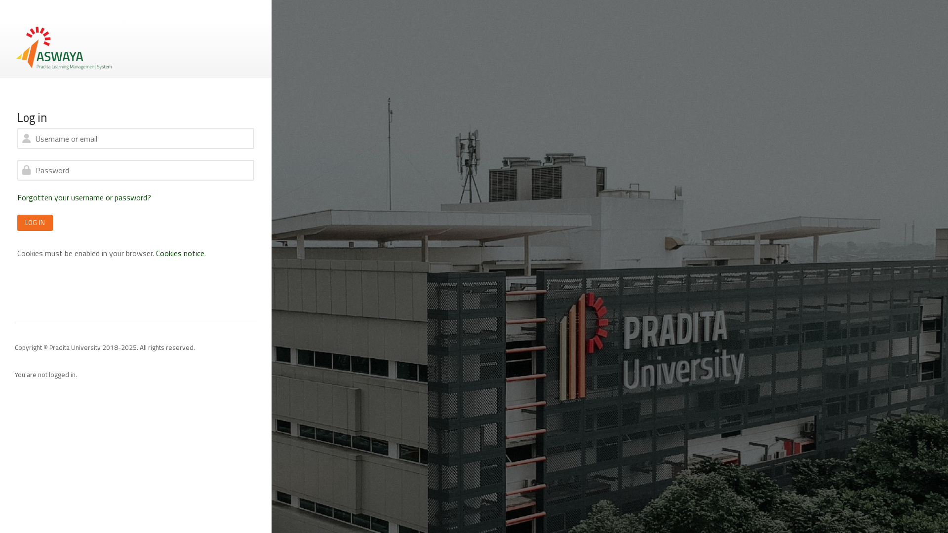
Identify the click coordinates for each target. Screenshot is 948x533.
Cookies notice (180, 253)
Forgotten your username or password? (84, 197)
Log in (35, 223)
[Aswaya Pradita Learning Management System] (64, 47)
